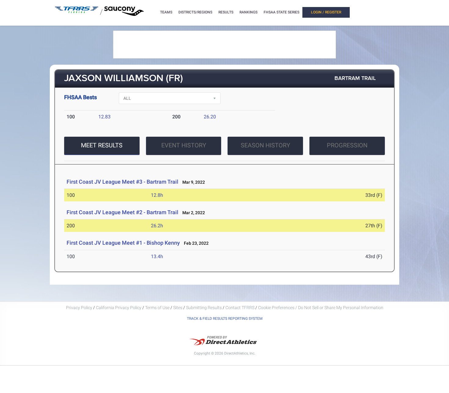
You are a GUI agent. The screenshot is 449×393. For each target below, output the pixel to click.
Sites (177, 307)
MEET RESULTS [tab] (101, 145)
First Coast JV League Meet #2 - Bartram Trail (122, 212)
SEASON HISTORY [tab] (265, 145)
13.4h (157, 256)
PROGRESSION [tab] (347, 145)
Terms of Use (157, 307)
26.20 (210, 117)
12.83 (104, 117)
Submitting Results (204, 307)
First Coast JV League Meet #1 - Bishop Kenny (123, 243)
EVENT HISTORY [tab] (183, 145)
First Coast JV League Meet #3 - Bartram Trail (122, 181)
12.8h (157, 195)
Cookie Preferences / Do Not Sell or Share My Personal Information (320, 307)
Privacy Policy (79, 307)
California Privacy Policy (118, 307)
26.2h (157, 226)
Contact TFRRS (240, 307)
